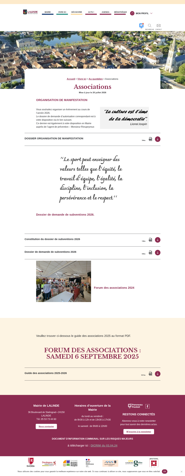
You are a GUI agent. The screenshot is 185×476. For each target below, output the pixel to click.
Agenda (105, 12)
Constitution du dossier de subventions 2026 (52, 239)
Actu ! (91, 12)
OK (164, 471)
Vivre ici (81, 79)
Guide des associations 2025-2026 (46, 373)
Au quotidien (96, 79)
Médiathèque (120, 12)
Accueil (71, 79)
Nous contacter (46, 426)
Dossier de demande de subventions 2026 (50, 251)
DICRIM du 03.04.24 (104, 445)
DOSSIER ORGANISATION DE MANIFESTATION (54, 138)
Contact (158, 29)
